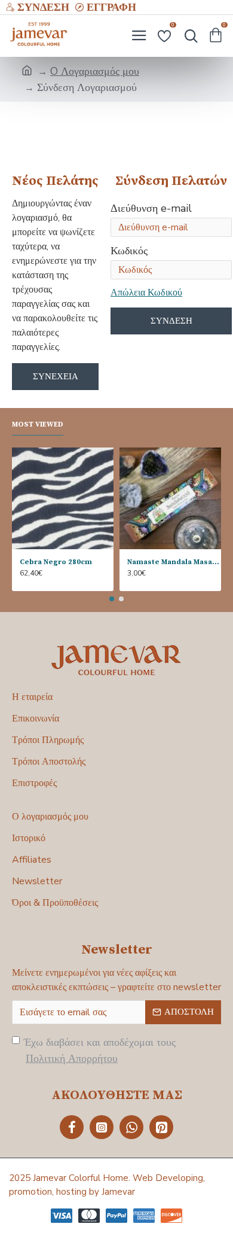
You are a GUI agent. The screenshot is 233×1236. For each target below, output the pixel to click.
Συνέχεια (55, 376)
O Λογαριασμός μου (94, 71)
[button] (111, 598)
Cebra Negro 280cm (56, 562)
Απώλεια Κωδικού (146, 292)
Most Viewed (37, 424)
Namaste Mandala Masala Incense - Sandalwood (174, 562)
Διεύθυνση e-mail (151, 208)
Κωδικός (129, 250)
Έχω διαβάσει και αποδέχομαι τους (100, 1050)
